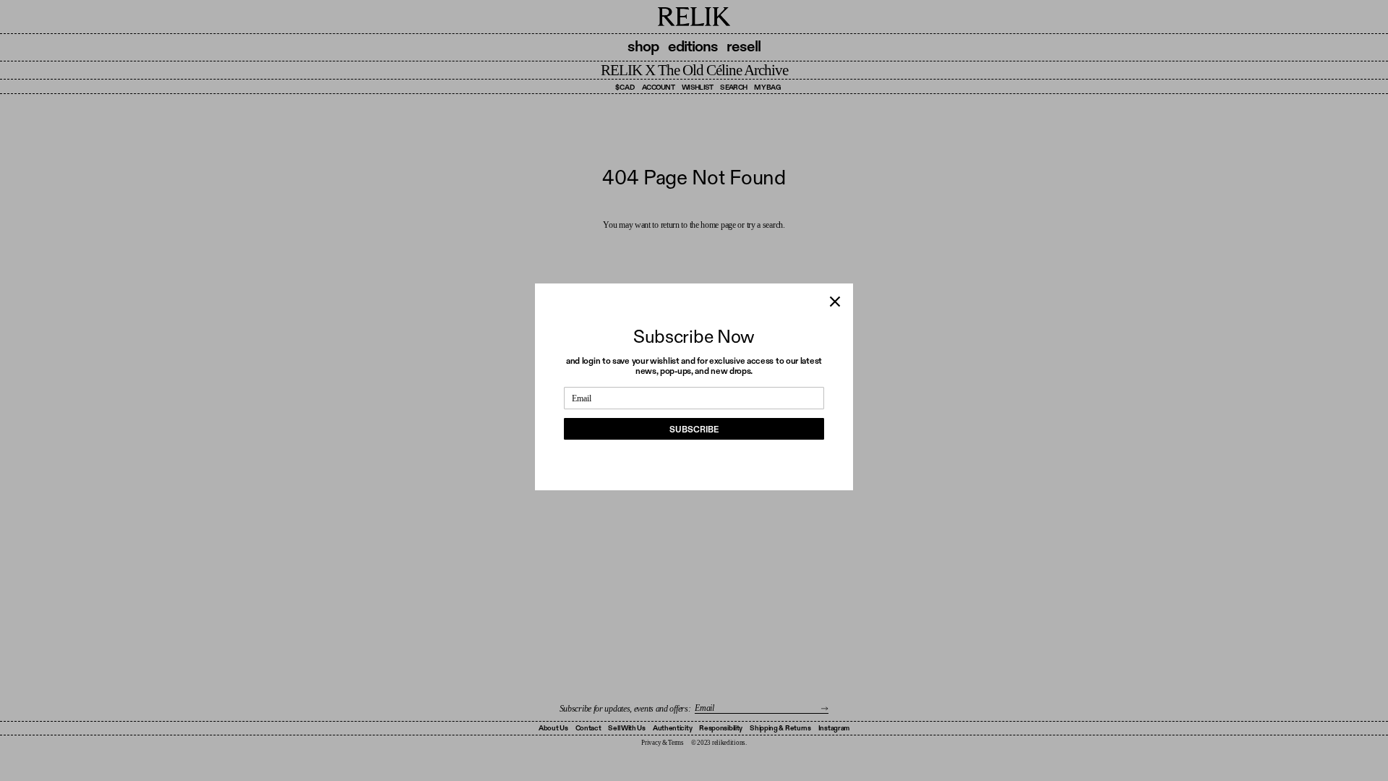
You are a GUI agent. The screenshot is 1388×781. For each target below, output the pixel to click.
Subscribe (694, 429)
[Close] (835, 301)
